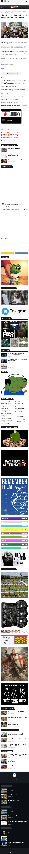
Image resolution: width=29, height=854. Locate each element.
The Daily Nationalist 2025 (6, 420)
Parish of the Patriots (5, 410)
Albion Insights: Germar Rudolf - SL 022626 (17, 717)
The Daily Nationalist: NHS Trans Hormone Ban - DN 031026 (17, 760)
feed (15, 86)
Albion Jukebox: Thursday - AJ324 (15, 159)
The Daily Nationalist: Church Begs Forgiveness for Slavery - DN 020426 (15, 733)
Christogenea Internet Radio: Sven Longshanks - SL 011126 (15, 723)
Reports (15, 140)
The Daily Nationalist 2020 (6, 416)
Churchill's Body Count (19, 406)
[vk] (21, 253)
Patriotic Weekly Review (6, 413)
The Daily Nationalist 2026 (20, 421)
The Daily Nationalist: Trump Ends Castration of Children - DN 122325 (15, 766)
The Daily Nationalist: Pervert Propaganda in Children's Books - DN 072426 (17, 755)
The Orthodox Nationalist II (20, 423)
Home (2, 11)
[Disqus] (14, 184)
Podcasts (6, 140)
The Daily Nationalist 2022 (6, 418)
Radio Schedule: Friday (13, 794)
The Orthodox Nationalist (6, 421)
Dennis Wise (13, 518)
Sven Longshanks (4, 42)
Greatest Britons (4, 408)
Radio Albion (10, 140)
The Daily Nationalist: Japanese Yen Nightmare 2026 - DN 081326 (16, 354)
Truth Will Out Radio (5, 423)
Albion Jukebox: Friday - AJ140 (14, 148)
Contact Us (18, 850)
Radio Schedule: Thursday (13, 800)
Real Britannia (4, 415)
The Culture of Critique (19, 416)
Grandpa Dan (13, 522)
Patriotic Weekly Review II (20, 414)
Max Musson (13, 536)
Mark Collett (13, 529)
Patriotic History (18, 413)
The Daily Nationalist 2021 (20, 418)
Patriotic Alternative (5, 411)
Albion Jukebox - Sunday (6, 403)
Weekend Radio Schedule (13, 789)
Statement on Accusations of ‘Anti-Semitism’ (16, 843)
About (14, 850)
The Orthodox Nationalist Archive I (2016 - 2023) (17, 832)
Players (9, 836)
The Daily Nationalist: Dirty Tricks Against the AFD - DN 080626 (17, 360)
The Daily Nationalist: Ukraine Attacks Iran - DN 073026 (18, 365)
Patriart (13, 540)
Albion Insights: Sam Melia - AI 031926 (16, 711)
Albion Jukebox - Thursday (20, 403)
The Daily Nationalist (8, 11)
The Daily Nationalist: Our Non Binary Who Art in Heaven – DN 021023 (17, 745)
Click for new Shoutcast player (7, 93)
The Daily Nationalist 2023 (20, 419)
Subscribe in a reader (5, 129)
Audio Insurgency (4, 405)
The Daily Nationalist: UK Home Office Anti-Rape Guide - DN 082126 (17, 154)
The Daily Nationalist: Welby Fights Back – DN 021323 (17, 739)
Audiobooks (17, 405)
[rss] (7, 253)
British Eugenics (4, 406)
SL (2, 19)
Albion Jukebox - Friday (6, 401)
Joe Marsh (13, 525)
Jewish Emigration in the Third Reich (21, 409)
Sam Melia (13, 544)
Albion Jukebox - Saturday (20, 401)
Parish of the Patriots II (19, 411)
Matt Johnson (13, 533)
